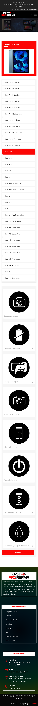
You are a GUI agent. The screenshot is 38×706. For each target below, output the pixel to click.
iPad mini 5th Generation (14, 190)
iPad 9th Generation (12, 227)
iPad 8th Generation (12, 234)
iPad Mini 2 (9, 208)
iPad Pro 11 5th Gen (12, 95)
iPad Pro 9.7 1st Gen (12, 145)
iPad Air (8, 177)
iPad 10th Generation (13, 221)
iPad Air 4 (8, 158)
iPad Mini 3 (9, 202)
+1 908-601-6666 (19, 2)
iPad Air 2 (8, 171)
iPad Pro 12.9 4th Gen (13, 101)
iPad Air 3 (8, 164)
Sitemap (8, 628)
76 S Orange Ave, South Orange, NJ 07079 (24, 9)
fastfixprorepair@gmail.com (18, 672)
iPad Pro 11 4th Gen (12, 107)
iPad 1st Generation (12, 278)
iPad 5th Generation (12, 253)
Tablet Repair (10, 616)
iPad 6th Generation (12, 246)
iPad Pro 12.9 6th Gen (13, 82)
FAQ (7, 632)
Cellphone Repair (11, 612)
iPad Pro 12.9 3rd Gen (13, 114)
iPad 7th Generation (12, 240)
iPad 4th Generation (12, 259)
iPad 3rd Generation (12, 265)
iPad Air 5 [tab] (8, 152)
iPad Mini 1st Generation (14, 215)
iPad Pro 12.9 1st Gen (13, 139)
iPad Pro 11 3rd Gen (12, 120)
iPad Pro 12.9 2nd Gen (13, 126)
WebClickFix (32, 704)
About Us (9, 624)
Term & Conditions (12, 636)
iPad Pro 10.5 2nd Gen (13, 133)
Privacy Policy (10, 640)
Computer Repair (11, 620)
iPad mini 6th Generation (14, 183)
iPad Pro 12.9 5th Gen (13, 88)
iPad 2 (7, 272)
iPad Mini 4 (9, 196)
